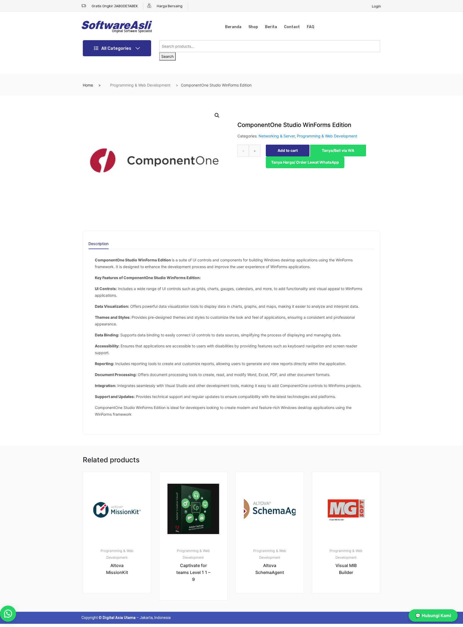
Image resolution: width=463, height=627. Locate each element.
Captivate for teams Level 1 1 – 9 (193, 572)
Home (88, 85)
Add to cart (288, 150)
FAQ (310, 27)
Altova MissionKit (117, 569)
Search (167, 56)
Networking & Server (277, 136)
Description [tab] (98, 244)
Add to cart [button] (120, 611)
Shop (253, 27)
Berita (271, 27)
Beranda (233, 27)
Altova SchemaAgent (269, 569)
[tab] (98, 245)
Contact (292, 27)
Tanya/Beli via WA (338, 150)
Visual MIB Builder (346, 569)
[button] (217, 115)
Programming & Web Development (140, 85)
